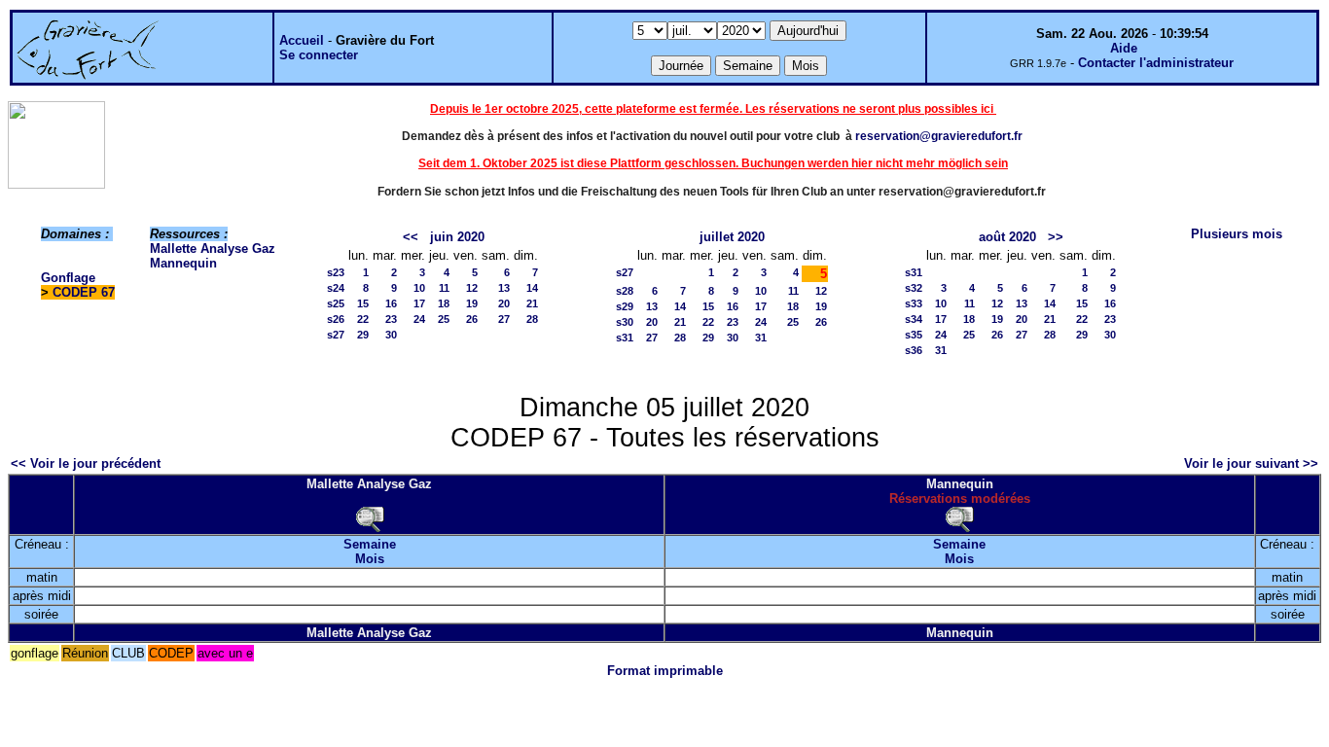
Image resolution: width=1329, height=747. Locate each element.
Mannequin (183, 263)
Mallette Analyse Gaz (212, 248)
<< (410, 237)
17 (419, 303)
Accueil (301, 40)
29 (363, 334)
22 (363, 319)
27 (504, 319)
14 (532, 288)
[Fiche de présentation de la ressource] (369, 518)
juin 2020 (457, 237)
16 (391, 303)
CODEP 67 (84, 292)
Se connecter (318, 55)
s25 (335, 303)
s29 (624, 306)
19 (472, 303)
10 (419, 288)
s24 (335, 288)
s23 (335, 272)
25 (443, 319)
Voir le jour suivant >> (1251, 463)
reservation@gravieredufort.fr (939, 136)
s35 (913, 334)
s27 (335, 334)
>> (1055, 237)
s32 (913, 288)
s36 (913, 350)
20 (504, 303)
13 (504, 288)
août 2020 (1007, 237)
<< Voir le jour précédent (86, 463)
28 (532, 319)
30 (391, 334)
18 (443, 303)
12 (472, 288)
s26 (335, 319)
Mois (369, 558)
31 (761, 337)
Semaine (369, 544)
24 (419, 319)
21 (532, 303)
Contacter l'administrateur (1156, 62)
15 (363, 303)
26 (472, 319)
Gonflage (68, 277)
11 (444, 288)
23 (391, 319)
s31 (624, 337)
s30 (624, 322)
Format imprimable (665, 670)
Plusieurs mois (1236, 234)
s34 (913, 319)
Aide (1123, 48)
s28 (624, 291)
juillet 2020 (732, 237)
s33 (913, 303)
